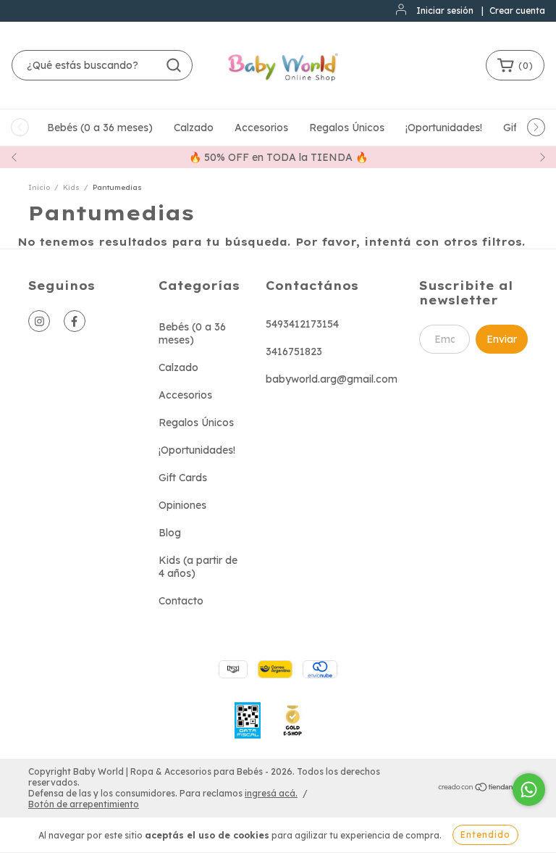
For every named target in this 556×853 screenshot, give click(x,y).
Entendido (485, 834)
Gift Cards (183, 477)
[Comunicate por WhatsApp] (529, 789)
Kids (71, 187)
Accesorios (261, 127)
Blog (170, 532)
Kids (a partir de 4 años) (198, 567)
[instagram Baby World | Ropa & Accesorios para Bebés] (39, 321)
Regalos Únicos (346, 127)
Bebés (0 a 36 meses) (100, 127)
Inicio (39, 187)
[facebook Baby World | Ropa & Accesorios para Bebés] (74, 321)
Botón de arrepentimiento (83, 804)
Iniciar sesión (444, 10)
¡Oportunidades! (443, 127)
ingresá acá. (271, 793)
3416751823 (294, 351)
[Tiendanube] (482, 788)
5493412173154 (302, 323)
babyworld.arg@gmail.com (331, 379)
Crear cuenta (517, 10)
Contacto (181, 600)
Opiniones (182, 505)
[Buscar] (173, 65)
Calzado (194, 127)
